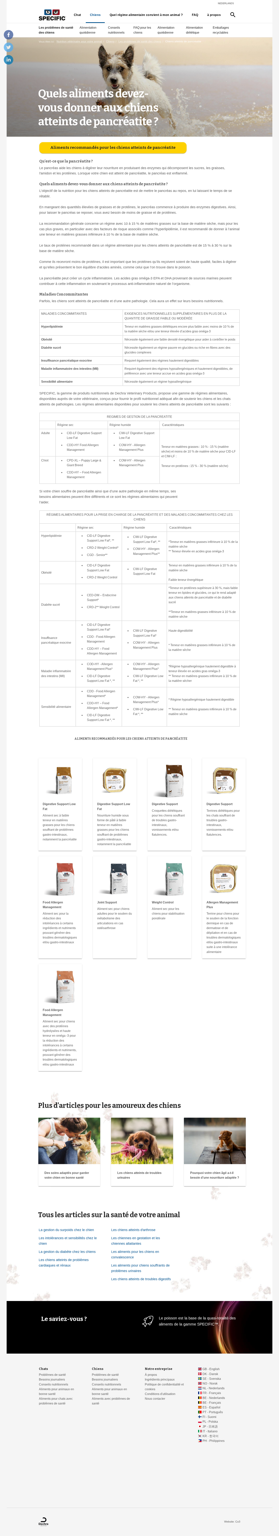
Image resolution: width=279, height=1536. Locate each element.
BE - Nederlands (214, 1398)
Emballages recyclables (221, 30)
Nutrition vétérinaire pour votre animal (79, 41)
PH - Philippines (214, 1440)
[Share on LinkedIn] (8, 60)
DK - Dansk (210, 1374)
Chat (77, 15)
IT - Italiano (210, 1431)
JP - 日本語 (210, 1426)
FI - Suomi (209, 1417)
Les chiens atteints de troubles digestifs (141, 1279)
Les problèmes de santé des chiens (56, 30)
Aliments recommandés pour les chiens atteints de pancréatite (113, 147)
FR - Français (212, 1393)
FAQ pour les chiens (142, 30)
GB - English (211, 1369)
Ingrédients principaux (160, 1379)
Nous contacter (155, 1398)
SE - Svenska (212, 1378)
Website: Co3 (232, 1521)
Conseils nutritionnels (116, 30)
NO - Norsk (210, 1383)
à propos (214, 15)
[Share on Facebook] (8, 34)
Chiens (95, 15)
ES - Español (211, 1407)
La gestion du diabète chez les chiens (67, 1251)
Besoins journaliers (52, 1379)
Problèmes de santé (52, 1374)
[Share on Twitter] (8, 47)
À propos (151, 1374)
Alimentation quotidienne (88, 30)
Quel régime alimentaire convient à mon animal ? (146, 15)
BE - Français (212, 1402)
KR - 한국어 (210, 1436)
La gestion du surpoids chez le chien (66, 1230)
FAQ (195, 15)
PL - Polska (210, 1421)
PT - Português (213, 1412)
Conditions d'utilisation (160, 1394)
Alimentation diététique (194, 30)
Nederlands (226, 3)
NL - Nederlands (214, 1388)
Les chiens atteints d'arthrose (133, 1230)
